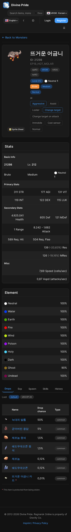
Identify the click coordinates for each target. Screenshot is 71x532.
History (59, 388)
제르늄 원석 (19, 437)
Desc (40, 13)
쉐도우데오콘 (20, 467)
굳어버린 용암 (20, 428)
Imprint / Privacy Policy (35, 523)
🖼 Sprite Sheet (16, 129)
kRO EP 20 (27, 397)
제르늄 (16, 458)
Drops (8, 388)
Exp (20, 388)
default (14, 397)
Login (48, 20)
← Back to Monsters (14, 37)
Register (61, 20)
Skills (45, 388)
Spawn (32, 388)
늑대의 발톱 (19, 419)
